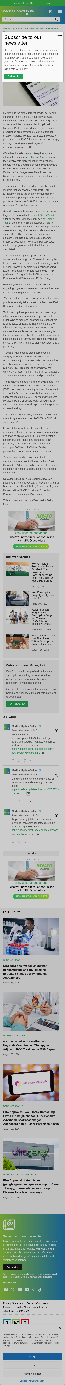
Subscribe (14, 76)
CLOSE (59, 36)
